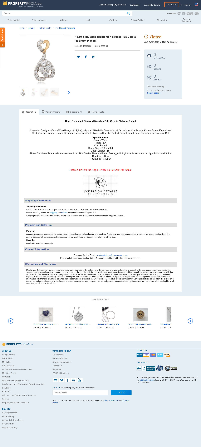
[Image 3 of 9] (44, 92)
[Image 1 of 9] (45, 60)
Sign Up (121, 392)
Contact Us (134, 5)
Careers (5, 398)
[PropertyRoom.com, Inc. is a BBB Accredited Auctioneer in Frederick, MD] (146, 368)
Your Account (58, 354)
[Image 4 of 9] (54, 92)
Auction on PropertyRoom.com (112, 4)
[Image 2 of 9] (33, 92)
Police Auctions (14, 20)
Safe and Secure (60, 358)
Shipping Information (62, 362)
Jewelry (32, 28)
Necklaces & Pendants (65, 28)
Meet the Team (9, 373)
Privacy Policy (8, 416)
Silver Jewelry (45, 28)
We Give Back (8, 365)
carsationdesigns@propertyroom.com (111, 255)
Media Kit (6, 362)
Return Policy (8, 423)
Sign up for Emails (152, 5)
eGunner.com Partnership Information (19, 395)
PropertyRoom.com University (15, 402)
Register (172, 4)
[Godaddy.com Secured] (171, 368)
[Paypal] (140, 355)
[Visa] (146, 355)
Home (21, 28)
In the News (7, 358)
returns (64, 213)
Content (3, 37)
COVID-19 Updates (61, 373)
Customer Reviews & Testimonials (17, 369)
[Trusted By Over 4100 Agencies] (160, 368)
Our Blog (6, 376)
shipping (53, 213)
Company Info (8, 354)
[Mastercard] (153, 355)
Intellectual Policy (10, 427)
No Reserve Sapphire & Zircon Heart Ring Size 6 (53, 324)
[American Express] (160, 355)
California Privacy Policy (12, 420)
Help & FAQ (57, 369)
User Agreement (9, 412)
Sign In (187, 5)
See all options (154, 92)
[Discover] (167, 355)
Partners (6, 391)
